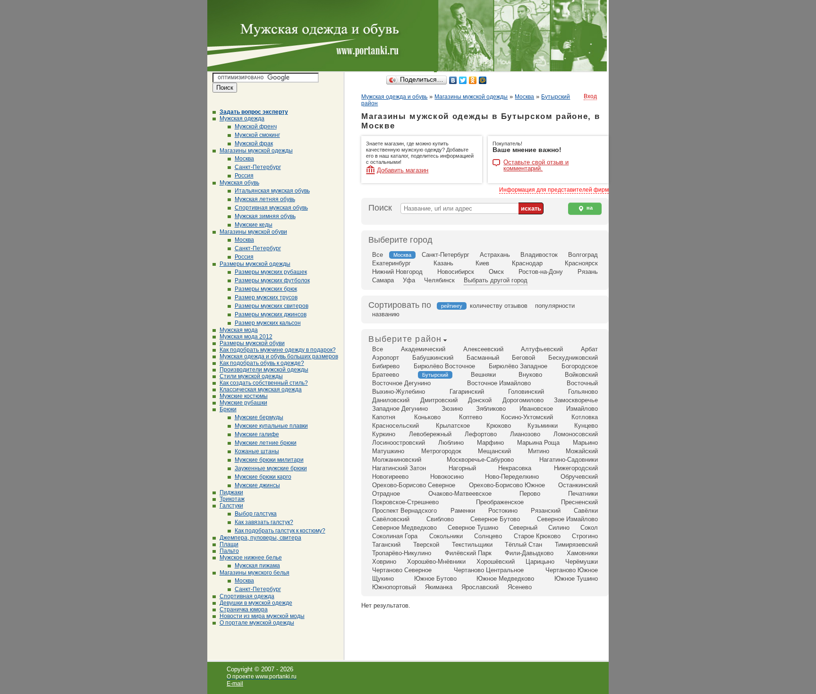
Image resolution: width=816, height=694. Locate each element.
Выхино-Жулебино (398, 391)
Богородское (579, 366)
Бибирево (386, 366)
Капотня (383, 417)
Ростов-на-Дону (540, 271)
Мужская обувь (239, 182)
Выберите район (405, 339)
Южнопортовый (394, 587)
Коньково (427, 417)
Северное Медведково (404, 527)
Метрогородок (441, 451)
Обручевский (579, 476)
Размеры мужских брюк (266, 289)
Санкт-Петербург (258, 167)
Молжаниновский (396, 459)
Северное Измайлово (567, 519)
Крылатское (453, 425)
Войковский (581, 374)
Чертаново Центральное (489, 570)
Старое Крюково (537, 536)
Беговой (523, 357)
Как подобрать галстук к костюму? (280, 530)
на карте (585, 210)
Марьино (585, 442)
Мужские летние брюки (266, 443)
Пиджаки (231, 492)
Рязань (588, 271)
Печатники (583, 493)
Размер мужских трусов (266, 297)
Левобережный (430, 434)
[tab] (405, 340)
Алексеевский (483, 349)
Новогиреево (390, 476)
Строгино (585, 536)
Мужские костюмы (244, 396)
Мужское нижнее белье (251, 557)
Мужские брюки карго (263, 477)
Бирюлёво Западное (518, 366)
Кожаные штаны (257, 451)
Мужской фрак (254, 143)
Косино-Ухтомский (527, 417)
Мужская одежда (242, 118)
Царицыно (540, 561)
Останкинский (578, 485)
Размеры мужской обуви (252, 343)
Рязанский (546, 510)
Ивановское (536, 408)
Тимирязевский (576, 544)
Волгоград (583, 254)
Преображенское (500, 502)
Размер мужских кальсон (268, 323)
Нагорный (462, 468)
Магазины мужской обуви (253, 232)
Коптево (470, 417)
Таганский (386, 544)
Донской (480, 400)
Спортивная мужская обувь (271, 207)
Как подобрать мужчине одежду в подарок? (278, 350)
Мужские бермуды (259, 417)
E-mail (235, 683)
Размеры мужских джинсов (270, 314)
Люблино (451, 442)
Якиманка (438, 587)
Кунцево (586, 425)
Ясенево (520, 587)
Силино (559, 527)
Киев (482, 263)
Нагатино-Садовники (568, 459)
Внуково (530, 374)
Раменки (462, 510)
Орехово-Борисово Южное (507, 485)
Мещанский (494, 451)
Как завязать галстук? (264, 522)
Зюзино (452, 408)
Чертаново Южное (571, 570)
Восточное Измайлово (499, 383)
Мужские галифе (257, 434)
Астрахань (495, 254)
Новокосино (447, 476)
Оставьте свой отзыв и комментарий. (536, 163)
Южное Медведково (505, 578)
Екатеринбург (391, 263)
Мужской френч (256, 126)
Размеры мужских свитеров (271, 306)
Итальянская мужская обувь (272, 190)
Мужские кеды (253, 224)
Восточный (582, 383)
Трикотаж (232, 499)
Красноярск (581, 263)
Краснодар (527, 263)
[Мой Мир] (483, 80)
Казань (443, 263)
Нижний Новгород (397, 271)
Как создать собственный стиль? (264, 383)
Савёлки (586, 510)
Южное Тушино (576, 578)
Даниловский (390, 400)
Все (377, 254)
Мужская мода (239, 330)
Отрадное (386, 493)
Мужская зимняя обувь (265, 216)
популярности (555, 305)
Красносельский (395, 425)
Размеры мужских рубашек (271, 272)
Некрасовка (514, 468)
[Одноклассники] (473, 80)
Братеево (385, 374)
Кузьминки (542, 425)
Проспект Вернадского (404, 510)
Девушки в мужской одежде (256, 603)
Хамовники (582, 553)
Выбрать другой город (495, 280)
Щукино (383, 578)
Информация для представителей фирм (554, 189)
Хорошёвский (495, 561)
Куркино (383, 434)
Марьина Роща (538, 442)
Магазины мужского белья (254, 572)
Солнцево (488, 536)
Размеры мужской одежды (255, 264)
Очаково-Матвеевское (460, 493)
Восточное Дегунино (401, 383)
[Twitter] (463, 80)
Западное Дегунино (400, 408)
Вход (590, 96)
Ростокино (503, 510)
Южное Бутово (435, 578)
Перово (529, 493)
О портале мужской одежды (257, 622)
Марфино (490, 442)
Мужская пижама (257, 565)
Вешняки (483, 374)
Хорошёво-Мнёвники (436, 561)
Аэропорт (385, 357)
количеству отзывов (498, 305)
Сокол (589, 527)
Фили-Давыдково (529, 553)
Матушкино (388, 451)
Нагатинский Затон (399, 468)
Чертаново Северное (402, 570)
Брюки (228, 409)
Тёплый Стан (523, 544)
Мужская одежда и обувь (394, 96)
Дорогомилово (523, 400)
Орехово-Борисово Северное (413, 485)
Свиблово (440, 519)
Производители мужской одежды (264, 369)
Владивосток (539, 254)
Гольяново (583, 391)
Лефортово (481, 434)
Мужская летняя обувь (265, 199)
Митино (538, 451)
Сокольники (446, 536)
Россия (244, 175)
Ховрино (384, 561)
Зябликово (491, 408)
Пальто (229, 551)
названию (386, 314)
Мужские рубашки (243, 402)
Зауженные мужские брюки (271, 468)
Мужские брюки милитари (269, 460)
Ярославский (480, 587)
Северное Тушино (473, 527)
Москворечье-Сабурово (480, 459)
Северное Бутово (495, 519)
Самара (383, 280)
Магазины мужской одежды (256, 150)
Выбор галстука (256, 513)
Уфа (409, 280)
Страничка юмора (244, 609)
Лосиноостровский (398, 442)
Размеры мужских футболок (272, 280)
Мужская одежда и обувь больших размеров (279, 356)
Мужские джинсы (257, 485)
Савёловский (390, 519)
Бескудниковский (573, 357)
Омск (496, 271)
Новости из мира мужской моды (262, 616)
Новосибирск (455, 271)
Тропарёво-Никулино (401, 553)
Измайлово (582, 408)
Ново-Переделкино (512, 476)
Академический (423, 349)
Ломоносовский (575, 434)
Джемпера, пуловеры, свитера (260, 537)
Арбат (589, 349)
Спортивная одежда (247, 596)
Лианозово (525, 434)
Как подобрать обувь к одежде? (262, 363)
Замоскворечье (576, 400)
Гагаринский (467, 391)
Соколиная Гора (394, 536)
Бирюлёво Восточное (444, 366)
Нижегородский (576, 468)
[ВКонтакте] (453, 80)
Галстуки (231, 505)
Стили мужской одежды (251, 376)
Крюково (498, 425)
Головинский (526, 391)
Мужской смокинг (257, 135)
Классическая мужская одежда (261, 389)
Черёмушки (581, 561)
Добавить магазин (402, 170)
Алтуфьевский (542, 349)
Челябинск (439, 280)
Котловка (584, 417)
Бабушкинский (432, 357)
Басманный (483, 357)
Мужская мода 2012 (246, 336)
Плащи (229, 544)
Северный (523, 527)
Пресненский (579, 502)
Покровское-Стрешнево (405, 502)
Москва (244, 158)
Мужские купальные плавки (271, 426)
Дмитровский (439, 400)
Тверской (426, 544)
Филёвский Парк (468, 553)
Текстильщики (472, 544)
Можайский (582, 451)
